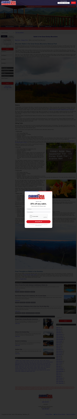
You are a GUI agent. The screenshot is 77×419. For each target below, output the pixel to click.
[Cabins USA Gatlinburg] (10, 2)
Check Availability (63, 1)
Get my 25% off (38, 221)
